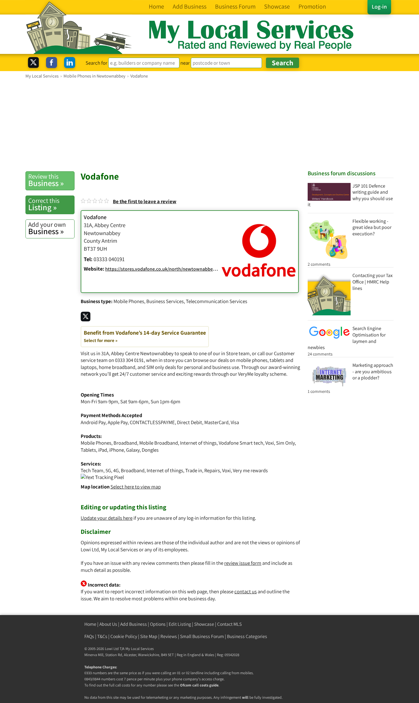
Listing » (44, 204)
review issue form (242, 563)
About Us (108, 624)
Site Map (148, 636)
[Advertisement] (209, 125)
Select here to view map (135, 486)
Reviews (168, 636)
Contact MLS (229, 624)
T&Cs (102, 636)
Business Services (165, 301)
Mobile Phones (128, 301)
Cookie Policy (123, 636)
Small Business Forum (202, 636)
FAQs (89, 636)
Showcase (204, 624)
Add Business (133, 624)
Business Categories (247, 636)
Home (90, 624)
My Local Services (139, 648)
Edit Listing (180, 624)
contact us (245, 591)
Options (158, 624)
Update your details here (107, 518)
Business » (46, 180)
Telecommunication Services (216, 301)
